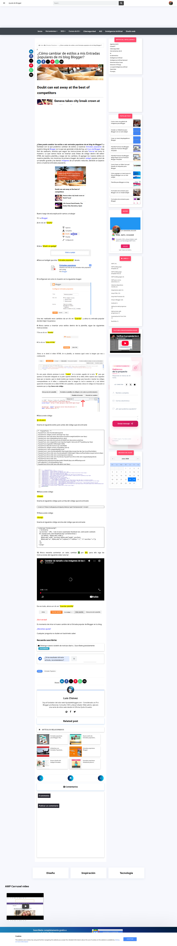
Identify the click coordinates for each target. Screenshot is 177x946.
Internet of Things (115, 65)
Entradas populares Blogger (89, 749)
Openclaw (113, 69)
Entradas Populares (50, 671)
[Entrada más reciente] (40, 778)
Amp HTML (114, 293)
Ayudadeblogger (128, 230)
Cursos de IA (74, 31)
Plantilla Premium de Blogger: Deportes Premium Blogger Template (120, 148)
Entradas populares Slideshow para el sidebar (89, 761)
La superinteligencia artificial (118, 67)
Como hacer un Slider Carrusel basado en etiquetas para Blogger (120, 166)
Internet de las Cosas (116, 62)
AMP (112, 263)
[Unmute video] (70, 579)
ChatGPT (112, 46)
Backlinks (114, 321)
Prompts (112, 71)
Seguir (125, 246)
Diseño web (130, 31)
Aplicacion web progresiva (118, 306)
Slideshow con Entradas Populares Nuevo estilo (56, 749)
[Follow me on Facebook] (70, 711)
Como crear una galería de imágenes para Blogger (119, 122)
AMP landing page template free (116, 272)
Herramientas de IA (116, 51)
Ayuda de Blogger (15, 3)
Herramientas (51, 31)
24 (134, 479)
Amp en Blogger (115, 300)
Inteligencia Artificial (114, 31)
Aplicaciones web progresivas (116, 312)
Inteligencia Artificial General (118, 60)
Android (113, 303)
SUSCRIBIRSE (44, 648)
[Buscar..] (121, 3)
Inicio (40, 31)
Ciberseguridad (89, 31)
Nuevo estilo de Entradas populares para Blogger (89, 737)
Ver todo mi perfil (125, 250)
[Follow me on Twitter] (75, 711)
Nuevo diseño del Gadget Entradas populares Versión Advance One (55, 761)
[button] (31, 51)
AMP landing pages (116, 277)
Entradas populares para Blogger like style (56, 737)
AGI (100, 31)
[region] (88, 16)
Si (74, 659)
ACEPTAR (130, 939)
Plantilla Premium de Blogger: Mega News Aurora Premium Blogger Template (120, 157)
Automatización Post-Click (118, 316)
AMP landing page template (116, 267)
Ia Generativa (114, 55)
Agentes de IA (114, 44)
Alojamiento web (116, 290)
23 (130, 479)
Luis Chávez (70, 698)
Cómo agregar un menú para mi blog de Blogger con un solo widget (121, 175)
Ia (110, 53)
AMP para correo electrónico (116, 281)
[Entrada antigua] (101, 778)
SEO (63, 31)
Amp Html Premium (117, 296)
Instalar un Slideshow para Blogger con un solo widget (119, 131)
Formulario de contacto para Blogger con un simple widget (120, 191)
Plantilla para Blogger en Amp (120, 182)
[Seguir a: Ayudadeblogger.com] (66, 711)
